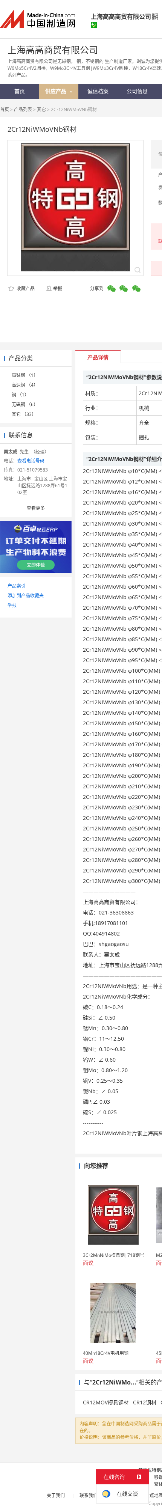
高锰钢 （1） (25, 375)
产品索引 (17, 586)
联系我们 (88, 1495)
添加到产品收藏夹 (26, 595)
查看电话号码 (30, 461)
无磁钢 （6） (25, 404)
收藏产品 (25, 288)
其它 (41, 109)
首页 (4, 109)
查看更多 (36, 508)
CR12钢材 (144, 1402)
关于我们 (56, 1495)
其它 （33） (24, 414)
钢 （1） (20, 395)
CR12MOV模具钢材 (106, 1402)
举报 (57, 288)
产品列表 (23, 109)
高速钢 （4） (25, 385)
